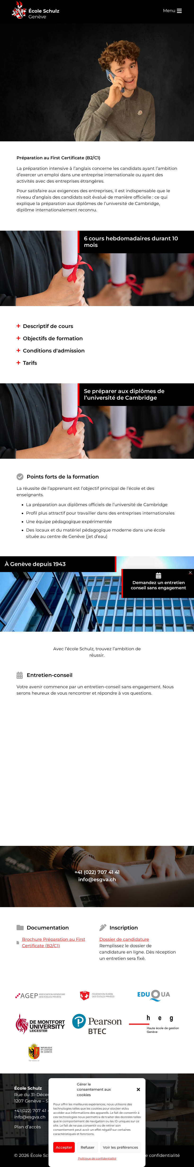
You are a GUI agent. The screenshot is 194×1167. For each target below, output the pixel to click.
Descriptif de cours (48, 326)
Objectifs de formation (53, 338)
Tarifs (30, 363)
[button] (138, 1089)
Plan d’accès (27, 1127)
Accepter (64, 1147)
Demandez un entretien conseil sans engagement (158, 585)
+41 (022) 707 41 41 (97, 872)
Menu (169, 10)
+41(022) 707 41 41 (33, 1110)
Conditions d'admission (54, 351)
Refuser (87, 1147)
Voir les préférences (120, 1147)
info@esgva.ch (97, 879)
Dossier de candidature (124, 939)
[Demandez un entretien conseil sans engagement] (159, 575)
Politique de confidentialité (97, 1158)
